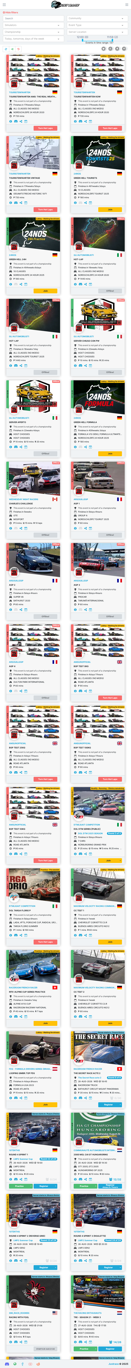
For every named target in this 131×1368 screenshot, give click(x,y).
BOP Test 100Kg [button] (82, 747)
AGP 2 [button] (12, 585)
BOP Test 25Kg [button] (17, 747)
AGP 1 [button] (77, 503)
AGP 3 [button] (77, 585)
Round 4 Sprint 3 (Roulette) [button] (90, 1236)
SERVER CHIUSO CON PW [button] (86, 341)
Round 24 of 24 (113, 1240)
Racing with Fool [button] (19, 1317)
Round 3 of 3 (114, 833)
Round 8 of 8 (114, 1077)
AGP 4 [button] (12, 666)
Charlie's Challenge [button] (21, 503)
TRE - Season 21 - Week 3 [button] (87, 1317)
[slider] (82, 40)
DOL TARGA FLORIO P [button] (20, 910)
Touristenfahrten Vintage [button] (24, 178)
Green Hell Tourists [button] (85, 178)
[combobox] (94, 19)
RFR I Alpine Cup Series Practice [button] (27, 992)
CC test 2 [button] (79, 992)
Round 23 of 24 (48, 1240)
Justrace (113, 1363)
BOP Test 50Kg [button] (17, 829)
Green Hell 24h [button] (17, 259)
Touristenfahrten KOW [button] (87, 96)
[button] (126, 5)
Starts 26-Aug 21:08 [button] (45, 1349)
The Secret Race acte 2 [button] (87, 1073)
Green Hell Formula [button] (85, 422)
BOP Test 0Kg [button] (81, 666)
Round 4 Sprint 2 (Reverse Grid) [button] (27, 1236)
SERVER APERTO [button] (17, 422)
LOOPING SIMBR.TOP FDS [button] (22, 1073)
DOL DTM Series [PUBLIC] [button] (87, 829)
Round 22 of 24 (48, 1159)
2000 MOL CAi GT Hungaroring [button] (91, 1154)
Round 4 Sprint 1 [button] (18, 1154)
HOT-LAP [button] (78, 259)
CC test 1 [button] (79, 910)
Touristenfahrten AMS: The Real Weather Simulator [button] (33, 96)
